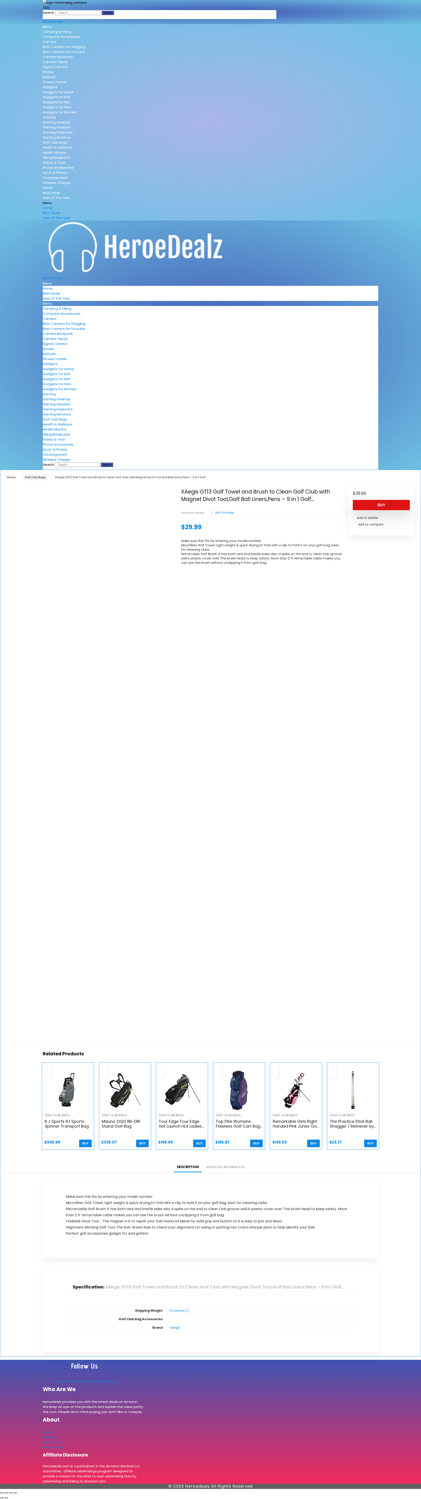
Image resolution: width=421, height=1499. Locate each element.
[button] (74, 26)
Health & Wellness (57, 147)
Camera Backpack (58, 56)
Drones (48, 72)
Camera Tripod (55, 62)
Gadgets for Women (60, 112)
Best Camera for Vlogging (64, 46)
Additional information (225, 1167)
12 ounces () (179, 1310)
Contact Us (52, 1442)
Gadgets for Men (57, 102)
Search (48, 12)
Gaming (49, 117)
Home (48, 187)
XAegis (174, 1327)
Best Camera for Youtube (64, 51)
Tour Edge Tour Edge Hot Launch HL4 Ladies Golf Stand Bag (180, 1126)
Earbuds (49, 77)
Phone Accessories (58, 167)
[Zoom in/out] (2, 1492)
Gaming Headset (57, 127)
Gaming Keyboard (57, 132)
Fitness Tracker (55, 82)
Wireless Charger (57, 182)
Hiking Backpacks (56, 157)
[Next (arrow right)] (6, 1497)
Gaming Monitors (57, 137)
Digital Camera (55, 67)
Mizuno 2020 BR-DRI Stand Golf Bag (121, 1124)
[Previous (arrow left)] (2, 1497)
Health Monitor (55, 152)
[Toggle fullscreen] (6, 1492)
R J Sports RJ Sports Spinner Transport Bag (67, 1124)
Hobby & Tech (54, 162)
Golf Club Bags (55, 142)
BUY (381, 505)
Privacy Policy (53, 1447)
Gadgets (50, 87)
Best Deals (51, 192)
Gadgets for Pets (57, 107)
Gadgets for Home (58, 92)
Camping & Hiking (57, 31)
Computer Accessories (61, 36)
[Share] (10, 1492)
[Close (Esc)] (15, 1492)
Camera (49, 41)
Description (188, 1167)
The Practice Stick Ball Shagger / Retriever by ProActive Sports (352, 1126)
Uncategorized (55, 177)
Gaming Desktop (56, 122)
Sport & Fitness (55, 172)
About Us (50, 1437)
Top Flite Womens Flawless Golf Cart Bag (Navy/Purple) (238, 1126)
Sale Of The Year (56, 197)
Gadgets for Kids (56, 97)
